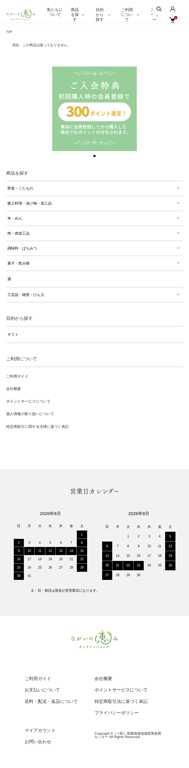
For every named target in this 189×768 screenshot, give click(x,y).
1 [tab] (94, 156)
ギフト (12, 334)
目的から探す (100, 15)
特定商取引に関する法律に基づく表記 (37, 426)
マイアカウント (40, 730)
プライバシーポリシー (116, 712)
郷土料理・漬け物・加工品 (29, 203)
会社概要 (13, 389)
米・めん (14, 218)
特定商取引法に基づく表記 (121, 701)
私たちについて (55, 12)
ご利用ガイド (17, 376)
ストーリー (154, 15)
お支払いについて (42, 689)
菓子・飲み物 (18, 263)
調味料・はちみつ (22, 248)
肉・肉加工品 (18, 233)
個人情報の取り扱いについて (30, 414)
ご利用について (127, 15)
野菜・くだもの (20, 188)
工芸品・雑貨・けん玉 (25, 295)
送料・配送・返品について (51, 701)
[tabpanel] (94, 109)
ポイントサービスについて (28, 401)
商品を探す (75, 15)
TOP (9, 32)
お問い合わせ (38, 741)
